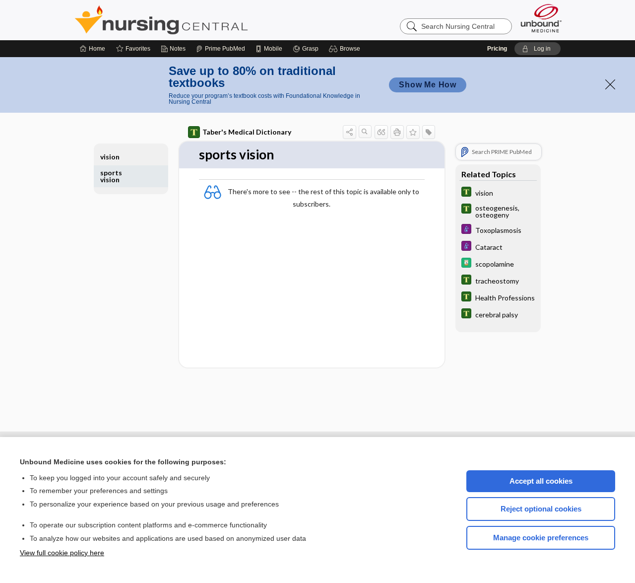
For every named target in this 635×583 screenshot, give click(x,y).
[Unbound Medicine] (541, 18)
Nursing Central (198, 20)
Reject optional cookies (541, 509)
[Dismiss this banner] (610, 84)
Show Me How (427, 84)
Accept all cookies (540, 481)
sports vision (111, 176)
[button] (346, 48)
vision (110, 156)
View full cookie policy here (62, 553)
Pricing (497, 48)
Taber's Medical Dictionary (246, 132)
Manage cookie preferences (540, 537)
